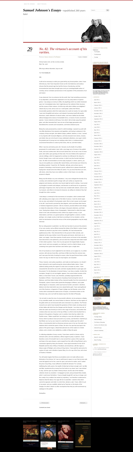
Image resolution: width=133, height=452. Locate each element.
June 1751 (96, 228)
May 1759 (96, 130)
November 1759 (97, 113)
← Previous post (44, 403)
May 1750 (96, 264)
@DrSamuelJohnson (97, 354)
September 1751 (97, 220)
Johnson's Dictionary (98, 330)
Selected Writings (98, 319)
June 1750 (96, 261)
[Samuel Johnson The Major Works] (48, 449)
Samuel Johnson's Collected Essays (30, 421)
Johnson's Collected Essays (99, 94)
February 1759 (97, 138)
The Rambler (57, 57)
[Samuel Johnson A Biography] (83, 446)
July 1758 (96, 157)
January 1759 (97, 140)
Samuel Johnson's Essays (42, 10)
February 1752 (97, 206)
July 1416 (96, 272)
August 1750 (97, 256)
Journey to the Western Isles (100, 325)
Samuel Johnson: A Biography (82, 421)
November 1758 (97, 146)
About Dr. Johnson (29, 4)
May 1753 (96, 195)
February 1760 (97, 105)
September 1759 (97, 119)
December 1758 (97, 143)
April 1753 (96, 198)
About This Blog (41, 4)
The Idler (96, 57)
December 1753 (97, 176)
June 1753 (96, 193)
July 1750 (96, 259)
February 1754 (97, 171)
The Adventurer (97, 54)
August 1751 (97, 223)
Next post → (83, 403)
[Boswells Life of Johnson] (65, 448)
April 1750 (96, 267)
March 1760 (96, 102)
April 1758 (96, 165)
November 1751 (97, 215)
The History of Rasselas (99, 322)
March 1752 (96, 204)
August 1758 (97, 154)
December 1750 (97, 245)
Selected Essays (98, 327)
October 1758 (97, 149)
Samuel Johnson (49, 57)
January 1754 (97, 173)
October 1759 (97, 116)
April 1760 (96, 99)
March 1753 (96, 201)
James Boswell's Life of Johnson (63, 421)
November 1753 (97, 179)
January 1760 (97, 108)
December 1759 (97, 110)
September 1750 (97, 253)
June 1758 (96, 160)
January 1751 (97, 242)
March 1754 (96, 168)
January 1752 (97, 209)
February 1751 (97, 239)
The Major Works (98, 316)
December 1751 (97, 212)
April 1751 (96, 234)
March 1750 (96, 270)
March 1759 (96, 135)
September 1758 (97, 151)
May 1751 (96, 231)
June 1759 (96, 127)
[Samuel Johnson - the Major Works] (101, 304)
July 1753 (96, 190)
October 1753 (97, 182)
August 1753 (97, 187)
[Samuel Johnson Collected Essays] (101, 88)
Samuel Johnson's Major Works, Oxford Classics (48, 421)
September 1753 (97, 184)
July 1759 (96, 124)
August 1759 (97, 121)
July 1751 (96, 226)
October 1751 (97, 217)
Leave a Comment (83, 57)
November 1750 (97, 248)
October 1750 (97, 250)
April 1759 (96, 132)
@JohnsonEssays (102, 349)
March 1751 (96, 237)
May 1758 (96, 162)
